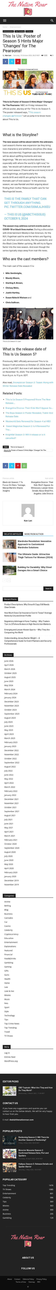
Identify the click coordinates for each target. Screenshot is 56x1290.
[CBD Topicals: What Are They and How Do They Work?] (9, 1091)
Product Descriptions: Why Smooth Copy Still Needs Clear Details (26, 605)
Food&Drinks (10, 958)
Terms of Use (21, 1282)
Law (6, 987)
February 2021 (10, 840)
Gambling (8, 962)
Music (7, 999)
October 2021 (10, 807)
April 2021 (9, 831)
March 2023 (9, 738)
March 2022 (9, 787)
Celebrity (8, 930)
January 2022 (10, 795)
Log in (7, 1053)
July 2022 (8, 770)
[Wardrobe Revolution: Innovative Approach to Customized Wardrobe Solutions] (9, 544)
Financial (8, 954)
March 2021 (9, 835)
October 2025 (10, 673)
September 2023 (11, 713)
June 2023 (8, 726)
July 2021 (8, 819)
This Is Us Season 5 (17, 447)
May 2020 (8, 864)
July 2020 (8, 856)
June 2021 (8, 823)
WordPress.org (11, 1061)
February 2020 (10, 872)
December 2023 (11, 701)
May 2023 (8, 730)
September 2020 (11, 848)
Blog (6, 909)
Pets (6, 1003)
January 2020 (10, 876)
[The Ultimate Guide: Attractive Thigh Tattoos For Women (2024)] (9, 557)
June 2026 (8, 661)
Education (8, 938)
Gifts (6, 970)
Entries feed (9, 1057)
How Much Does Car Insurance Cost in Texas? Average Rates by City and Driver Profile (28, 614)
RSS (38, 1282)
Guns (6, 975)
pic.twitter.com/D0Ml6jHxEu (27, 207)
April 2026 (9, 665)
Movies (7, 995)
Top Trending (19, 31)
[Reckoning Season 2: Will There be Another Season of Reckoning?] (9, 1140)
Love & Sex (9, 991)
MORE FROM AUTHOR (34, 534)
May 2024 (8, 685)
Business (8, 914)
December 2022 (11, 750)
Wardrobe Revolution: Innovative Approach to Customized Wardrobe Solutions (34, 544)
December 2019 (11, 880)
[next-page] (8, 580)
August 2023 (10, 718)
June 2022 (8, 774)
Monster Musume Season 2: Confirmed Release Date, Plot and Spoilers (33, 1153)
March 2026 (9, 669)
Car (5, 922)
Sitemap (32, 1282)
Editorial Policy (28, 1279)
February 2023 (10, 742)
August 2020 (10, 852)
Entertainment (15, 27)
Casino (7, 926)
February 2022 (10, 791)
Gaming (7, 966)
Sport (6, 1007)
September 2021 (11, 811)
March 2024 (9, 689)
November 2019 (11, 884)
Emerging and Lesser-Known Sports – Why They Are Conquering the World (27, 631)
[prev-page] (4, 580)
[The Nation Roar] (28, 8)
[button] (4, 20)
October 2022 (10, 758)
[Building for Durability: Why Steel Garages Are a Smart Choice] (9, 570)
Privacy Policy (41, 1279)
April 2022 (9, 783)
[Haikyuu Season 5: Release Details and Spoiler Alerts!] (9, 1167)
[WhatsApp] (24, 61)
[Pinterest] (18, 61)
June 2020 (8, 860)
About (9, 1279)
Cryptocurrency (11, 934)
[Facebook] (5, 61)
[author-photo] (28, 517)
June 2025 (8, 681)
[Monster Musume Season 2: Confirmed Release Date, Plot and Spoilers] (9, 1153)
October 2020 (10, 844)
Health (7, 979)
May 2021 (8, 827)
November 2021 (11, 803)
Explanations (10, 946)
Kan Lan (8, 55)
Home (5, 27)
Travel (7, 1031)
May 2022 (8, 779)
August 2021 (10, 815)
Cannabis (8, 918)
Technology (9, 1015)
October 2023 (10, 709)
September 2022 (11, 762)
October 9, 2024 (16, 218)
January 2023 (10, 746)
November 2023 (11, 705)
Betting (7, 905)
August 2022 (10, 766)
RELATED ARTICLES (12, 534)
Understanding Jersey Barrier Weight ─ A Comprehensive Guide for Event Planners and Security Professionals (27, 641)
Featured (8, 950)
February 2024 (10, 693)
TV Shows (29, 31)
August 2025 (10, 677)
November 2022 (11, 754)
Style (6, 1011)
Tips (6, 1019)
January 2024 (10, 697)
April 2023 (9, 734)
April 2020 (9, 868)
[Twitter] (11, 61)
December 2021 (11, 799)
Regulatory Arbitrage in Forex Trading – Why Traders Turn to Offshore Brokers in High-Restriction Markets (27, 622)
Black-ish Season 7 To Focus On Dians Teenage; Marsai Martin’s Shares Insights (14, 486)
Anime (7, 901)
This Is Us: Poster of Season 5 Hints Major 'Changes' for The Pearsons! (25, 450)
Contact (17, 1279)
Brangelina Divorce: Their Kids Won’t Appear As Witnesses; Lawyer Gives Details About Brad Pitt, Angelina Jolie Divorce (42, 488)
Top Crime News (11, 1023)
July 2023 (8, 722)
